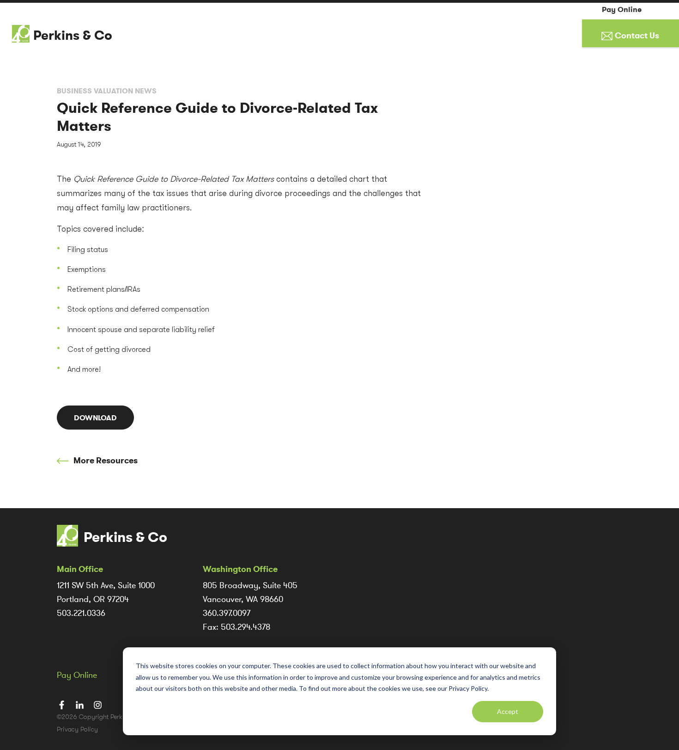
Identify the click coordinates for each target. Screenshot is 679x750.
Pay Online (622, 9)
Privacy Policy (77, 729)
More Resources (105, 460)
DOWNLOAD (95, 418)
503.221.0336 (81, 613)
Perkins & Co (72, 35)
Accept (507, 711)
